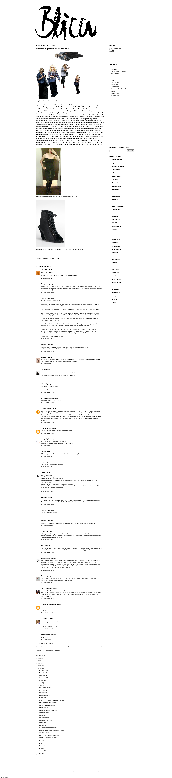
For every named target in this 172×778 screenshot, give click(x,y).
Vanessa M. (44, 558)
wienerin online (115, 95)
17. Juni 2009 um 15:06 (47, 492)
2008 (39, 754)
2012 (39, 660)
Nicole (43, 497)
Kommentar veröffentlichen (46, 643)
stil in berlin (115, 266)
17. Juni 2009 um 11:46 (47, 467)
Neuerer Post (40, 647)
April (40, 743)
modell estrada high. (78, 249)
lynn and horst (116, 232)
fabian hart (115, 179)
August (41, 680)
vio (42, 472)
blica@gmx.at (113, 50)
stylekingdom (116, 276)
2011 (39, 663)
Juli (40, 683)
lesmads (113, 75)
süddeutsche (114, 84)
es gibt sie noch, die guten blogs (54, 464)
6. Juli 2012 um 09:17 (47, 639)
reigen (114, 256)
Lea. (42, 369)
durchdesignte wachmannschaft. (48, 702)
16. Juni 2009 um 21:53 (47, 363)
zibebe (114, 302)
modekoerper (116, 239)
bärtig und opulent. (44, 717)
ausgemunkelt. (43, 692)
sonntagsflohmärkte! (45, 712)
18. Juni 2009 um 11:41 (47, 515)
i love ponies (116, 209)
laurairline (44, 618)
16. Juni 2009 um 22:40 (47, 378)
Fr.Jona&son (45, 408)
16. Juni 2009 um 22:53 (47, 392)
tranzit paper (116, 292)
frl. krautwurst (116, 193)
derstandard (114, 69)
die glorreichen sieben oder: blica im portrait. (51, 700)
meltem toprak (116, 236)
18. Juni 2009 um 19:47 (47, 525)
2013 (39, 658)
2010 (39, 665)
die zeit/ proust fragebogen (118, 71)
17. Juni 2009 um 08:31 (47, 445)
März (41, 745)
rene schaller (116, 259)
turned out (115, 299)
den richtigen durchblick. (46, 720)
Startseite (70, 647)
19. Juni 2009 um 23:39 (47, 552)
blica (46, 258)
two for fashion (115, 93)
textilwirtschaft (115, 86)
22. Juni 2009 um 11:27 (47, 582)
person (43, 531)
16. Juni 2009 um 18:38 (47, 278)
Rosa (42, 576)
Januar (41, 751)
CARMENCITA (45, 398)
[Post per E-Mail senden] (58, 258)
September (42, 678)
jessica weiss (116, 212)
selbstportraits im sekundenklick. (48, 737)
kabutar (114, 222)
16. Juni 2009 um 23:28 (47, 403)
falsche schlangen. (44, 695)
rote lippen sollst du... (45, 732)
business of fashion (118, 166)
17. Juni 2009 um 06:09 (47, 433)
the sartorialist (116, 282)
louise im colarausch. (45, 687)
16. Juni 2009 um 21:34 (47, 339)
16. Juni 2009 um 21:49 (47, 351)
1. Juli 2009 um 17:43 (47, 613)
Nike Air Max (45, 634)
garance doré (116, 196)
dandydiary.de (116, 176)
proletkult (115, 252)
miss (112, 80)
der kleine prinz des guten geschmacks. (50, 735)
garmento (115, 199)
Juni (40, 685)
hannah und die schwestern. (47, 705)
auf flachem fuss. (44, 707)
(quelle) (54, 101)
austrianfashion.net (116, 67)
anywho (114, 163)
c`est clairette (116, 169)
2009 (39, 668)
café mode (115, 173)
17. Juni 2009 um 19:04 (47, 504)
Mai (40, 740)
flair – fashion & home (118, 182)
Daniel (43, 269)
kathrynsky (44, 439)
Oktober (41, 675)
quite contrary (115, 82)
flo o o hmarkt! (43, 690)
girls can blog (115, 73)
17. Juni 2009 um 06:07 (47, 422)
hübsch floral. (43, 722)
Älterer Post (100, 647)
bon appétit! (42, 715)
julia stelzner (116, 219)
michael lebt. (42, 697)
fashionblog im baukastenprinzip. (48, 710)
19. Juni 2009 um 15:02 (47, 540)
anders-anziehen (117, 159)
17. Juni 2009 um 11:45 (47, 456)
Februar (41, 748)
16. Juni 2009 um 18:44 (47, 292)
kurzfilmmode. (43, 725)
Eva (42, 545)
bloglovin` (112, 51)
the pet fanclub (116, 279)
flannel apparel (116, 186)
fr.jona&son (115, 189)
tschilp (113, 91)
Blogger (99, 771)
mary (42, 451)
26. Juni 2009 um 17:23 (47, 598)
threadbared (115, 289)
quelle (75, 197)
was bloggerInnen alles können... (48, 727)
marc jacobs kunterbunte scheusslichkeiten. (51, 730)
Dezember (42, 670)
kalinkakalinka (116, 226)
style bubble (115, 269)
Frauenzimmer (45, 588)
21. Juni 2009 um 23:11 (47, 570)
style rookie (115, 272)
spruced (114, 262)
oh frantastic (116, 246)
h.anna (114, 202)
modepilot (115, 242)
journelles (115, 216)
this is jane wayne (117, 286)
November (42, 673)
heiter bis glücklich (118, 206)
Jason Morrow (85, 771)
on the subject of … (118, 249)
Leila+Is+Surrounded (47, 604)
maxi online (114, 78)
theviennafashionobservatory (119, 89)
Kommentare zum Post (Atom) (51, 650)
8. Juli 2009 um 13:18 (47, 629)
